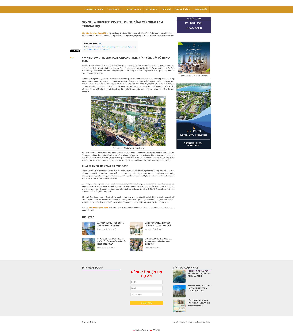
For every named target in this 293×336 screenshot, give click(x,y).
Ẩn (100, 43)
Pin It (72, 57)
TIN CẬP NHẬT (201, 9)
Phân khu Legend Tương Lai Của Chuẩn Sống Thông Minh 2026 (199, 288)
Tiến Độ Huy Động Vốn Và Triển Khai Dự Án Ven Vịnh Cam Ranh (199, 273)
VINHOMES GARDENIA (93, 9)
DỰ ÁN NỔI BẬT (181, 9)
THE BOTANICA (132, 9)
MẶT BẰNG (150, 9)
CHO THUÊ (166, 9)
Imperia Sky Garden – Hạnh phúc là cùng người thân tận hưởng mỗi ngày (111, 241)
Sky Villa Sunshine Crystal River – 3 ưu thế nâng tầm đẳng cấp (158, 241)
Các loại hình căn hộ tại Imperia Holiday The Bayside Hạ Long (199, 303)
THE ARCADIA (113, 9)
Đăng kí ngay (146, 303)
